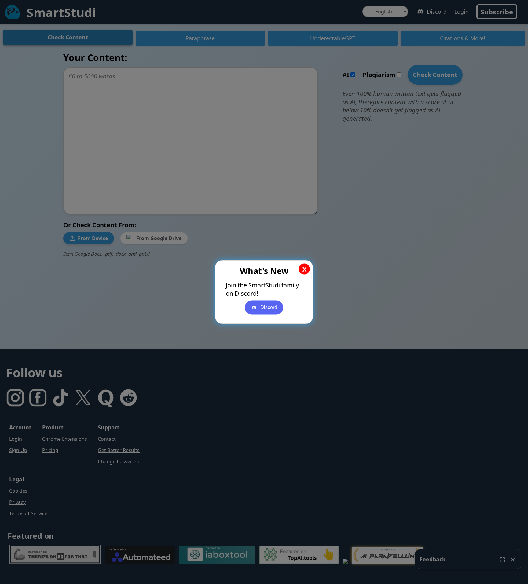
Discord (268, 307)
